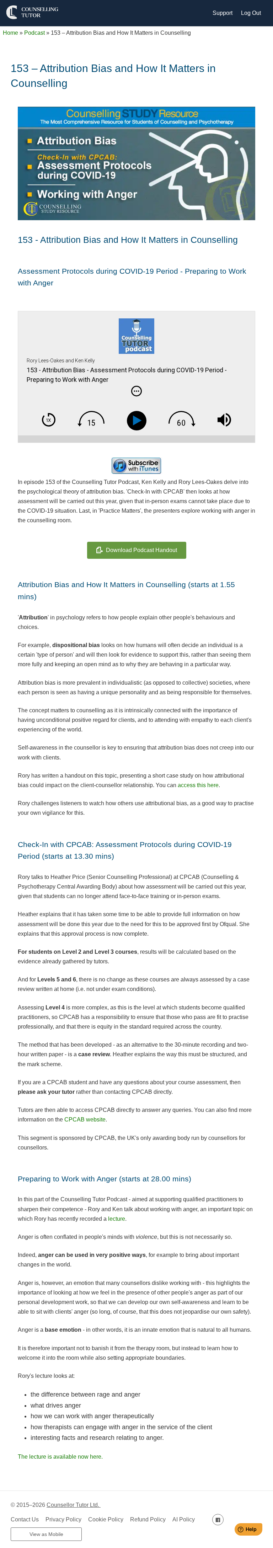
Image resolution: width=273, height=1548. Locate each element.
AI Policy (183, 1519)
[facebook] (218, 1519)
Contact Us (25, 1519)
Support (222, 13)
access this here (198, 785)
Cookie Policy (105, 1519)
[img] (136, 391)
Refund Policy (148, 1519)
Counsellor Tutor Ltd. (74, 1505)
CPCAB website (85, 1120)
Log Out (251, 13)
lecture (116, 1219)
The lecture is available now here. (60, 1457)
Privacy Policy (63, 1519)
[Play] (138, 421)
